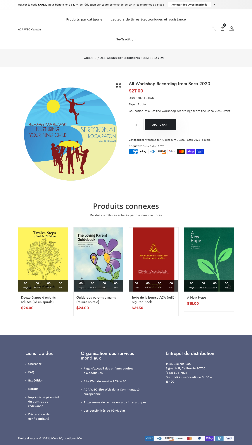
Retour (33, 389)
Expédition (36, 380)
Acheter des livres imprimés (189, 4)
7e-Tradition (126, 39)
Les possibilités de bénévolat (104, 410)
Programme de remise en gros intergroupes (115, 402)
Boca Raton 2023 (189, 139)
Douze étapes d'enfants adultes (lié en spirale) (38, 299)
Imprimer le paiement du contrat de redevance (43, 401)
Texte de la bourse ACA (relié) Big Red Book (154, 299)
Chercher (35, 364)
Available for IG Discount (160, 139)
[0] (222, 29)
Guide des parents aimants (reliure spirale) (96, 299)
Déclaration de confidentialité (38, 416)
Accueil (90, 58)
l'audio (206, 139)
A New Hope (196, 297)
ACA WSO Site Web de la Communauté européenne (111, 392)
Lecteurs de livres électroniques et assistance (148, 19)
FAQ (31, 372)
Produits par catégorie (84, 19)
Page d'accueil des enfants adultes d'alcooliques (108, 371)
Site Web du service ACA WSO (105, 381)
